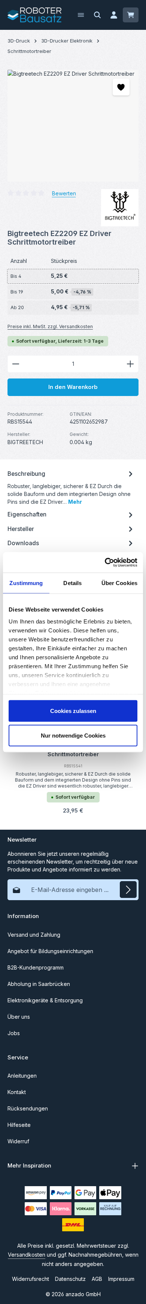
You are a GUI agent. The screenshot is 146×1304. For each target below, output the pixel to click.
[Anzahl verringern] (15, 364)
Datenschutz (70, 1279)
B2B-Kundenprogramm (35, 967)
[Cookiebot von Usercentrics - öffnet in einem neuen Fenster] (105, 562)
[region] (73, 126)
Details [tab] (72, 583)
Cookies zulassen (73, 711)
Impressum (121, 1279)
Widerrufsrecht (30, 1279)
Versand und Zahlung (33, 934)
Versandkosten (26, 1254)
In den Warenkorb (73, 387)
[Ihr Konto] (113, 14)
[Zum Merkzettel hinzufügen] (121, 87)
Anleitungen (22, 1075)
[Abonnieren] (128, 889)
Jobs (13, 1033)
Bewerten (64, 193)
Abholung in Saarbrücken (38, 984)
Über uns (18, 1017)
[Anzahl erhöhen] (130, 364)
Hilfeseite (19, 1125)
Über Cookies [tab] (119, 583)
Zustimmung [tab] (26, 583)
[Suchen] (97, 14)
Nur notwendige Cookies (73, 735)
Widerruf (18, 1141)
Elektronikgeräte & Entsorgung (45, 1000)
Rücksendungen (27, 1108)
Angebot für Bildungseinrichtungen (50, 951)
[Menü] (80, 14)
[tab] (71, 487)
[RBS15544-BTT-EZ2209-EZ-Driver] (73, 126)
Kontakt (16, 1092)
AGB (97, 1279)
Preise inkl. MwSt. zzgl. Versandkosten (50, 326)
